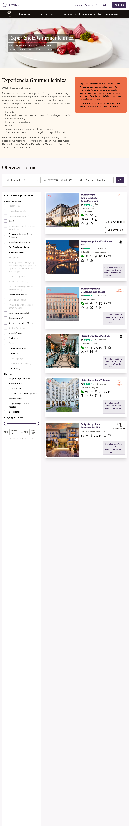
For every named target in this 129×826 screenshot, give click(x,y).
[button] (49, 196)
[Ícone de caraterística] (82, 216)
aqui (50, 137)
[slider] (6, 423)
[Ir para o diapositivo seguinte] (76, 212)
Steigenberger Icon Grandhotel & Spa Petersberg (89, 197)
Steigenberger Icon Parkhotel (95, 336)
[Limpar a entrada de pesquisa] (37, 180)
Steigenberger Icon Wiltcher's (95, 380)
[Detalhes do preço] (124, 222)
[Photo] (63, 210)
